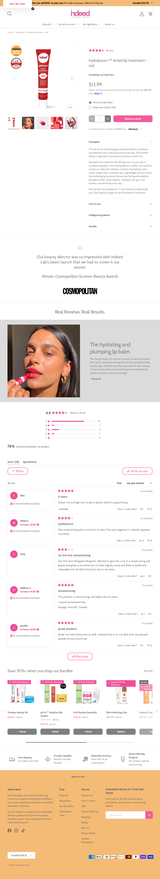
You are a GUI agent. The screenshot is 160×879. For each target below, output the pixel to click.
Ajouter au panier (133, 118)
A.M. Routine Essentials (85, 712)
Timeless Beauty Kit (18, 712)
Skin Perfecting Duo (116, 712)
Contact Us (86, 795)
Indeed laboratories (21, 865)
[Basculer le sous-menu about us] (116, 24)
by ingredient (90, 24)
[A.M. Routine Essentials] (88, 693)
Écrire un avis (140, 472)
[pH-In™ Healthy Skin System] (55, 693)
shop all (46, 24)
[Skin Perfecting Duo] (121, 693)
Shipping (85, 817)
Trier (119, 483)
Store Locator (88, 800)
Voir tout (148, 670)
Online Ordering (89, 811)
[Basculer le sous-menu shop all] (53, 24)
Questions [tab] (30, 462)
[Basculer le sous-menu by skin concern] (77, 24)
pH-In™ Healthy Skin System (51, 714)
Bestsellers (65, 800)
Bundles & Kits (67, 806)
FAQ (83, 806)
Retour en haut (78, 776)
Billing (84, 822)
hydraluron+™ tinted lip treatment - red (32, 32)
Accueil (10, 32)
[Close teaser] (32, 8)
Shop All (64, 795)
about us (109, 24)
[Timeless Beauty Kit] (22, 693)
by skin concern (67, 24)
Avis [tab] (13, 462)
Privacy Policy (88, 833)
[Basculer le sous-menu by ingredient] (99, 24)
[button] (150, 14)
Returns (85, 827)
